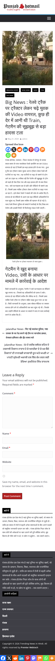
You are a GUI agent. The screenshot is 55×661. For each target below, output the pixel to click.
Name (6, 433)
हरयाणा (5, 629)
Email (6, 447)
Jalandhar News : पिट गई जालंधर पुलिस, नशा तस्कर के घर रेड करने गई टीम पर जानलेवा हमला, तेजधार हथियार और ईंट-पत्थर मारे (27, 333)
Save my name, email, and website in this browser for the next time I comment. (24, 484)
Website (6, 462)
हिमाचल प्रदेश (8, 636)
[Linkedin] (25, 149)
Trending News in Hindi (31, 643)
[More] (13, 155)
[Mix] (42, 149)
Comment (8, 393)
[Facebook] (8, 149)
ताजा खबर (6, 602)
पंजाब (42, 90)
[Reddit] (19, 149)
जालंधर (35, 90)
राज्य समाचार (9, 95)
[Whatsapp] (8, 155)
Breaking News (12, 90)
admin (24, 139)
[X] (13, 149)
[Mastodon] (36, 149)
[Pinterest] (31, 149)
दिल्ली (4, 616)
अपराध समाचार (26, 90)
